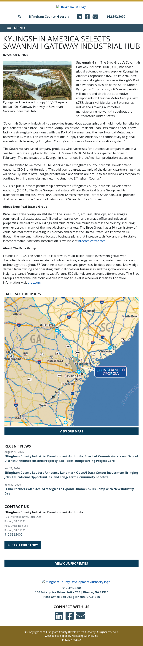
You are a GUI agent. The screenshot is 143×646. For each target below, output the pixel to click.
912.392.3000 (116, 16)
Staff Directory (25, 545)
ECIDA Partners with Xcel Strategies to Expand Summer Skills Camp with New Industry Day (69, 491)
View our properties (71, 563)
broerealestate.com (91, 241)
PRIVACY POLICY (71, 639)
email (96, 15)
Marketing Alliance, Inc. (85, 635)
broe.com (34, 282)
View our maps (71, 431)
